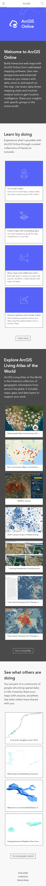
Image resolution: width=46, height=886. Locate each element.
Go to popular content (23, 856)
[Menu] (3, 3)
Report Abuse (23, 880)
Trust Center (23, 872)
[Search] (42, 3)
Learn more (23, 338)
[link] (24, 181)
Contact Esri (23, 876)
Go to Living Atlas (23, 651)
